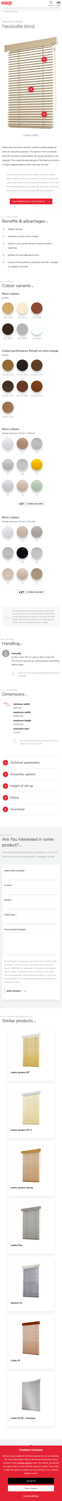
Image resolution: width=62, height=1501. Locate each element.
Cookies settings (24, 1463)
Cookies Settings (31, 1496)
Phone (8, 900)
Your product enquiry (15, 929)
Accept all (31, 1481)
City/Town (10, 914)
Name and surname (15, 870)
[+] (44, 59)
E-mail (8, 885)
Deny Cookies (31, 1488)
